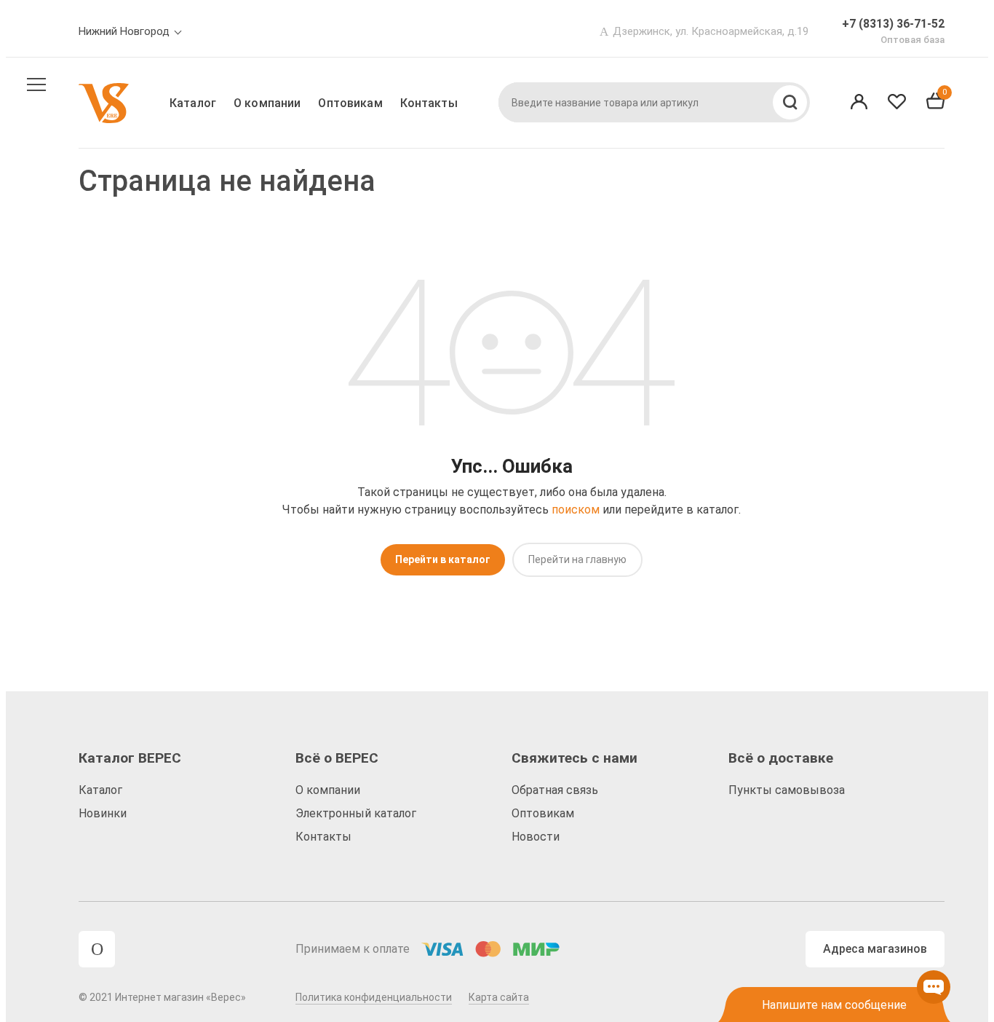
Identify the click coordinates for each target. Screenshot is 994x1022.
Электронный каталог (355, 813)
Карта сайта (499, 997)
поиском (576, 509)
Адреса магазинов (875, 949)
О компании (267, 103)
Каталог (193, 103)
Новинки (103, 813)
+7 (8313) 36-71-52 (893, 24)
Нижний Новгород (124, 31)
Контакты (429, 103)
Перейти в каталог (442, 559)
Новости (536, 837)
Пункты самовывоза (786, 790)
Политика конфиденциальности (373, 997)
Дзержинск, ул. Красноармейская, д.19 (710, 31)
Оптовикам (350, 103)
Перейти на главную (577, 559)
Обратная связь (555, 790)
